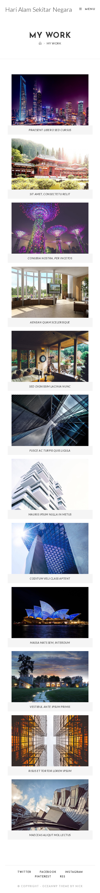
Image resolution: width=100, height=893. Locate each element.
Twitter (24, 872)
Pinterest (43, 876)
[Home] (40, 43)
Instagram (74, 872)
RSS (62, 876)
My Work (54, 43)
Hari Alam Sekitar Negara (38, 9)
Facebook (48, 872)
